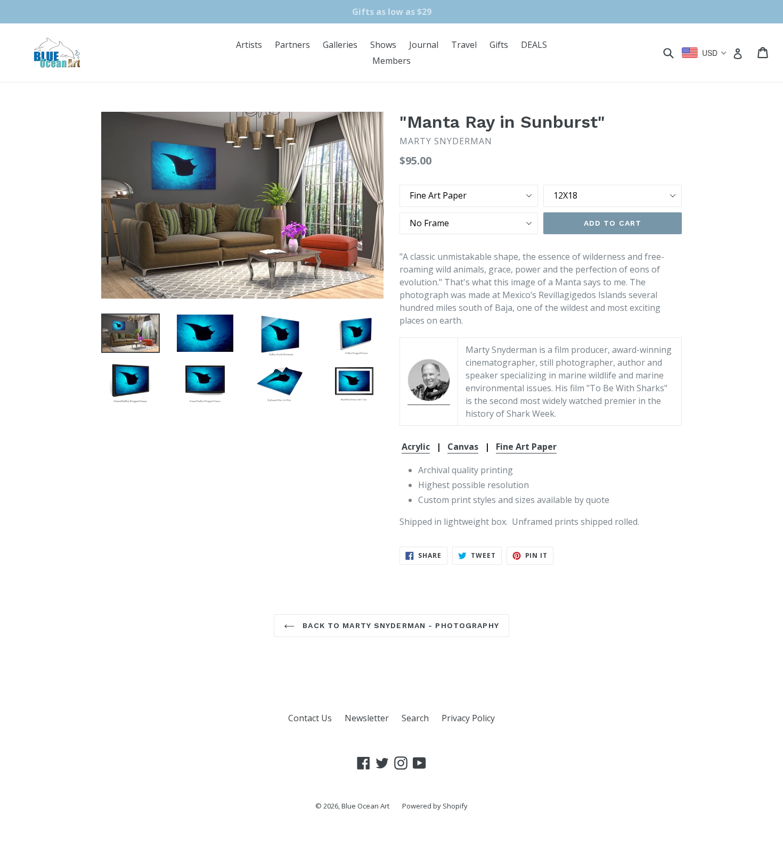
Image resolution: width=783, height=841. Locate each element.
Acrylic (416, 446)
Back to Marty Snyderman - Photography (399, 625)
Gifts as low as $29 (391, 12)
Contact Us (310, 718)
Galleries (340, 45)
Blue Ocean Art (365, 806)
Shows (383, 45)
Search (415, 718)
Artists (249, 45)
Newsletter (367, 718)
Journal (423, 45)
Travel (464, 45)
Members (391, 61)
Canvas (462, 446)
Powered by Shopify (435, 806)
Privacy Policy (468, 718)
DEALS (534, 45)
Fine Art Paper (526, 446)
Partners (292, 45)
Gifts (499, 45)
